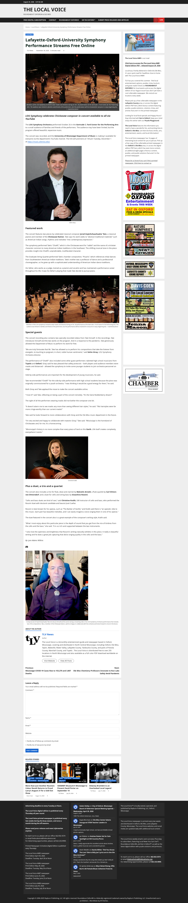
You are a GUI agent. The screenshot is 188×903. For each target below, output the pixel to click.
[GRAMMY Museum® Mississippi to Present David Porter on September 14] (72, 773)
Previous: (48, 671)
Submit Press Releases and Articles (113, 20)
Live (161, 20)
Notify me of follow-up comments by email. (43, 741)
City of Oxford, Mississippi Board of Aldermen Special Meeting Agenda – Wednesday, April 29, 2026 (93, 808)
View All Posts (66, 661)
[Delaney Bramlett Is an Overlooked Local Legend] (104, 773)
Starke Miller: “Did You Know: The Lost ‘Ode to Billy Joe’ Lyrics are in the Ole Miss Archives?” (94, 852)
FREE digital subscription (35, 20)
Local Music (29, 34)
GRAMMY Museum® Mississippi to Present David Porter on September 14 (72, 788)
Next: (96, 671)
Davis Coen (31, 778)
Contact (52, 20)
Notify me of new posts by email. (39, 745)
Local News (76, 778)
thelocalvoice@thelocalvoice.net (139, 859)
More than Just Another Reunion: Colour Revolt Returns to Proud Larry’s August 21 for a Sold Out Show (40, 789)
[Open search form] (151, 20)
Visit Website (49, 661)
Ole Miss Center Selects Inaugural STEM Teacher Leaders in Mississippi (92, 822)
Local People (112, 780)
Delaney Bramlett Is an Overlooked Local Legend (100, 787)
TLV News (30, 50)
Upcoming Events (43, 780)
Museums (62, 780)
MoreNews (94, 901)
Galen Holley (84, 806)
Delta (61, 778)
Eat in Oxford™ (88, 20)
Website (28, 733)
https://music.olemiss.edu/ (39, 141)
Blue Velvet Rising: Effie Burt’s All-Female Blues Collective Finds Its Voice (93, 868)
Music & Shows (32, 780)
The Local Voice (45, 9)
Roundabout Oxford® (69, 20)
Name (28, 718)
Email (28, 726)
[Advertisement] (144, 349)
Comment (29, 690)
